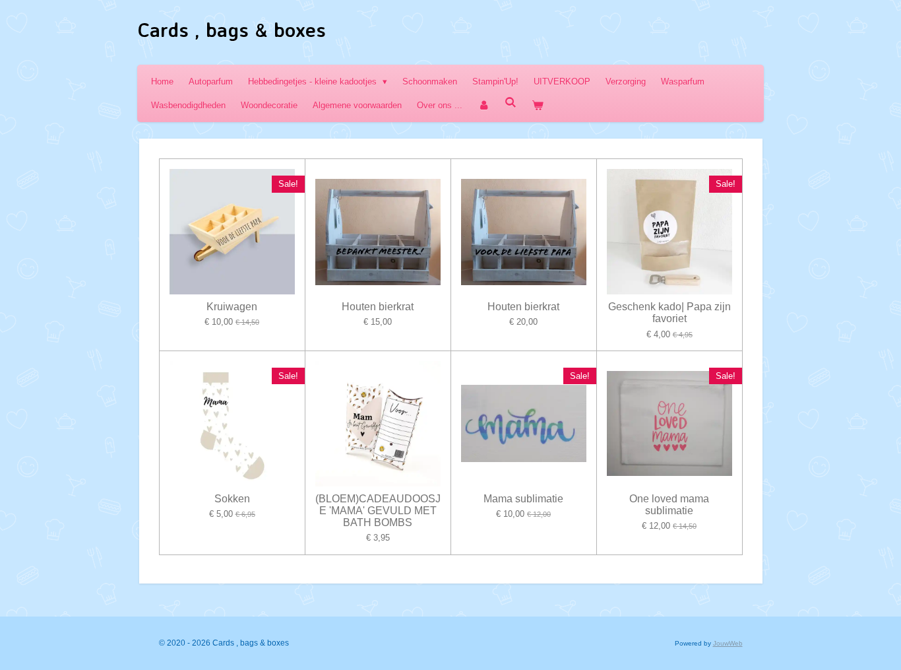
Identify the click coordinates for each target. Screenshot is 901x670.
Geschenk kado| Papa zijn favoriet (669, 312)
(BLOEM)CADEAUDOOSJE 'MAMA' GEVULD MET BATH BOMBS (378, 510)
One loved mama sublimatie (669, 504)
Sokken (232, 498)
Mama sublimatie (523, 498)
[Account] (483, 105)
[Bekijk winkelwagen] (537, 105)
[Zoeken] (510, 103)
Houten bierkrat (378, 306)
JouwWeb (728, 643)
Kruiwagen (231, 306)
